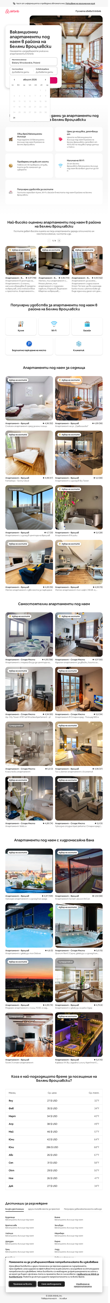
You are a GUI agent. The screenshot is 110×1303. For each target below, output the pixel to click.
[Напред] (59, 241)
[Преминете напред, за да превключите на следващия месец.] (45, 79)
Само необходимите (51, 1284)
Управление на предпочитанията (83, 1285)
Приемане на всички (22, 1284)
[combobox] (33, 62)
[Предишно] (49, 241)
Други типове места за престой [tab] (44, 1209)
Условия (63, 1298)
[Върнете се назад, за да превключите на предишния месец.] (14, 79)
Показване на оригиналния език (80, 3)
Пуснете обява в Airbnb (88, 11)
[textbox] (21, 72)
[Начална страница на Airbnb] (12, 11)
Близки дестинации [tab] (14, 1209)
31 (14, 118)
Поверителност (49, 1298)
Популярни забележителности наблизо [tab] (83, 1209)
